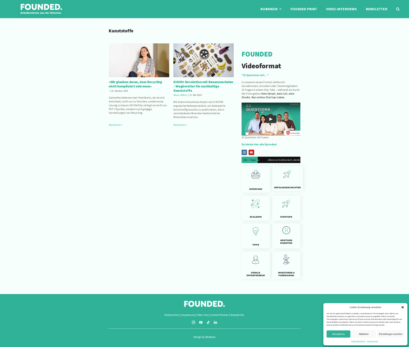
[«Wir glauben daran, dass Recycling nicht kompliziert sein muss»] (139, 60)
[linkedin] (215, 322)
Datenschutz (372, 341)
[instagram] (193, 322)
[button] (402, 307)
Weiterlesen (115, 124)
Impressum (188, 315)
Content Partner (219, 315)
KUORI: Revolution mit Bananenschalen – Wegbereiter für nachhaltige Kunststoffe (203, 54)
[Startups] (286, 178)
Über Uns (202, 315)
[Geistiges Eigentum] (286, 236)
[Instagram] (244, 152)
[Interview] (256, 179)
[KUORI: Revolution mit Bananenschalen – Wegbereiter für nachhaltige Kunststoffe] (203, 60)
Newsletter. (237, 315)
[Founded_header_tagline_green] (41, 3)
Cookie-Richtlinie (358, 341)
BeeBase (210, 337)
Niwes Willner (180, 95)
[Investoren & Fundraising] (286, 265)
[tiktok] (208, 322)
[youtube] (201, 322)
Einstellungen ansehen (390, 334)
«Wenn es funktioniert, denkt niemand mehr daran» (283, 159)
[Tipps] (256, 236)
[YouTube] (251, 152)
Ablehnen (364, 334)
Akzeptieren (338, 334)
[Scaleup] (256, 208)
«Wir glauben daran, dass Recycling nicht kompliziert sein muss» (139, 56)
